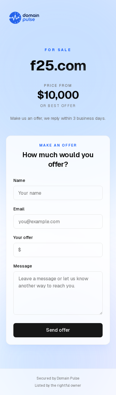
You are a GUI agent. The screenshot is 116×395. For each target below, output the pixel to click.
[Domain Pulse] (24, 18)
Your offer (23, 237)
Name (19, 180)
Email (18, 209)
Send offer (58, 330)
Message (22, 266)
